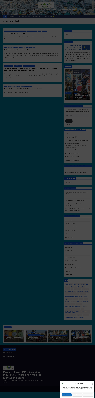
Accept (66, 394)
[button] (92, 383)
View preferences (88, 394)
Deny (77, 394)
